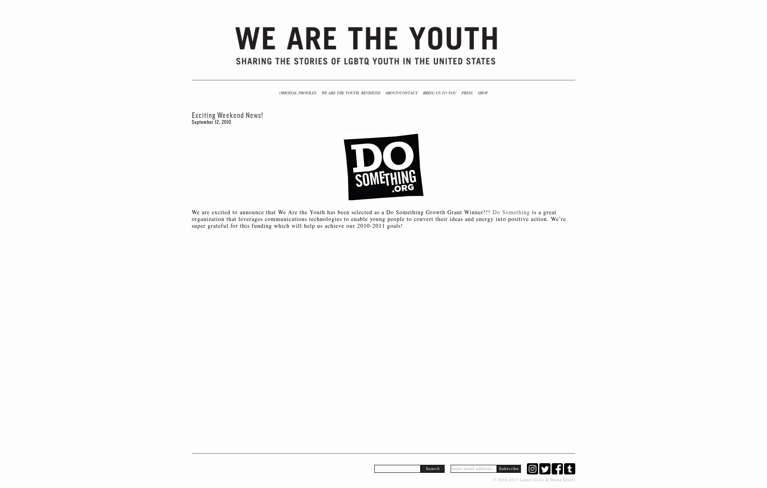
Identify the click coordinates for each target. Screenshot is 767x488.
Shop (483, 93)
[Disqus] (383, 336)
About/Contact (401, 93)
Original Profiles (297, 93)
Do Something (511, 212)
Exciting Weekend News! (227, 115)
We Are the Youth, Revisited (351, 93)
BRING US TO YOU (439, 93)
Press (467, 93)
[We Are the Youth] (367, 46)
